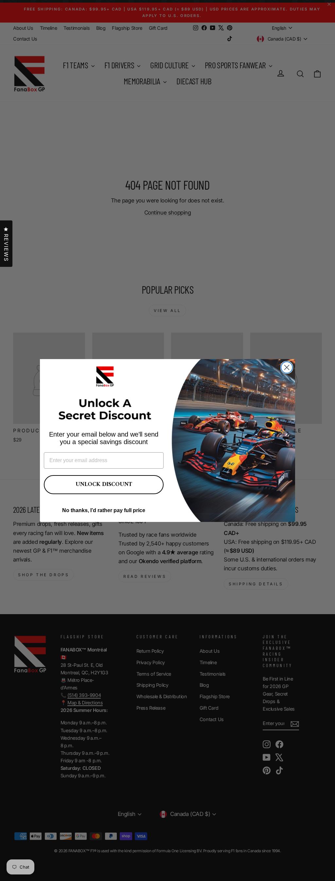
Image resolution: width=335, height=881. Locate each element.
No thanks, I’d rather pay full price (103, 510)
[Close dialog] (286, 367)
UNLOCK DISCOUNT (104, 484)
